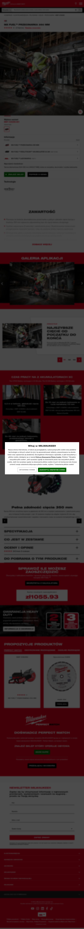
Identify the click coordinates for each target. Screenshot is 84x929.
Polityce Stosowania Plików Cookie (48, 457)
